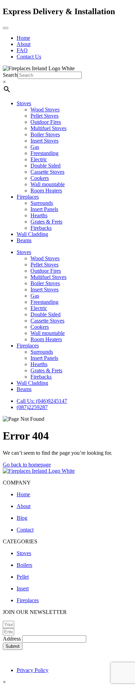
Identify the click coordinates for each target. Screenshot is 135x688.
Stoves (24, 103)
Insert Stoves (44, 141)
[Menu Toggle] (5, 28)
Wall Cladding (32, 234)
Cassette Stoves (47, 172)
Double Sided (45, 166)
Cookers (39, 178)
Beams (24, 240)
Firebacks (41, 228)
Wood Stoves (45, 109)
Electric (38, 159)
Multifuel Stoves (48, 128)
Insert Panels (44, 209)
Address (12, 639)
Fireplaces (28, 197)
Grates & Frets (46, 222)
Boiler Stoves (45, 134)
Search (10, 75)
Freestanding (44, 153)
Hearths (38, 215)
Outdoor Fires (45, 122)
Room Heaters (46, 190)
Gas (34, 147)
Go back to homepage (27, 465)
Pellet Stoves (44, 116)
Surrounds (41, 203)
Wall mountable (47, 184)
